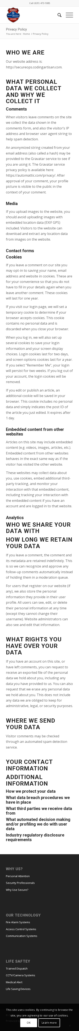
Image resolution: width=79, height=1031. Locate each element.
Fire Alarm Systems (18, 922)
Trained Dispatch (17, 968)
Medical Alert (14, 982)
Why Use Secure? (17, 890)
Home (26, 33)
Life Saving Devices (18, 989)
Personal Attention (18, 876)
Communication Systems (21, 936)
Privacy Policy (16, 29)
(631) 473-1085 (42, 3)
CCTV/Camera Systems (20, 975)
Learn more (49, 1022)
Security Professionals (20, 883)
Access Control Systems (21, 929)
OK (29, 1022)
